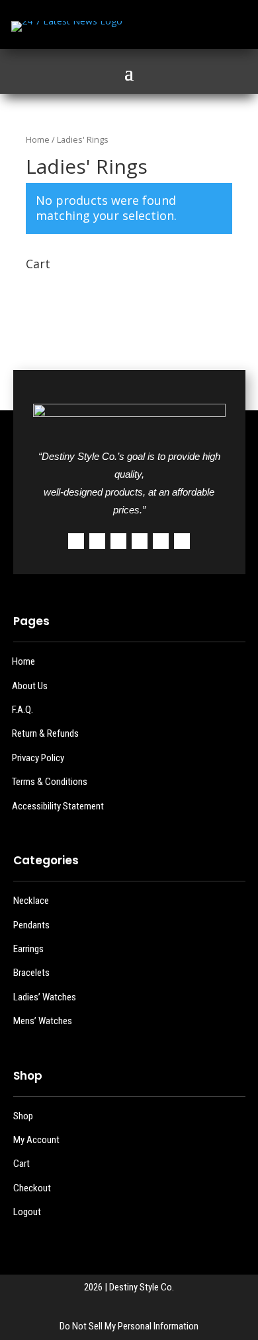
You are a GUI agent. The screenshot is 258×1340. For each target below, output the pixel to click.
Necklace (31, 901)
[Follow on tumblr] (161, 541)
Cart (21, 1164)
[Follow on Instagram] (199, 26)
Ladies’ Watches (44, 997)
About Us (30, 686)
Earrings (28, 949)
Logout (27, 1212)
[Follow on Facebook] (146, 26)
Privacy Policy (38, 758)
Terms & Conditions (49, 782)
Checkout (32, 1188)
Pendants (31, 925)
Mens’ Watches (42, 1021)
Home (38, 139)
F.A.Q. (22, 710)
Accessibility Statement (58, 806)
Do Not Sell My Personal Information (129, 1326)
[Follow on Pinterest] (140, 541)
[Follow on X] (173, 26)
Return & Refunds (45, 733)
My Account (36, 1140)
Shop (23, 1116)
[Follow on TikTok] (226, 26)
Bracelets (31, 973)
